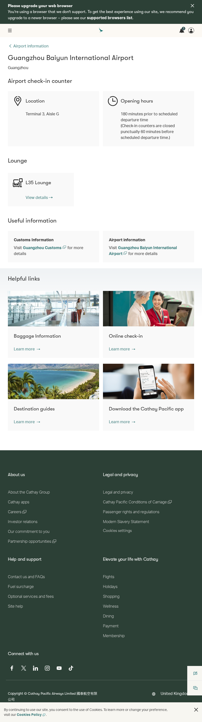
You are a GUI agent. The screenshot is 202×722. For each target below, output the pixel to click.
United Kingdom (175, 693)
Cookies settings (117, 530)
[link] (39, 197)
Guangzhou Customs (43, 247)
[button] (27, 349)
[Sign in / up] (191, 30)
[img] (192, 5)
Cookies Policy (29, 714)
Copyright (15, 693)
